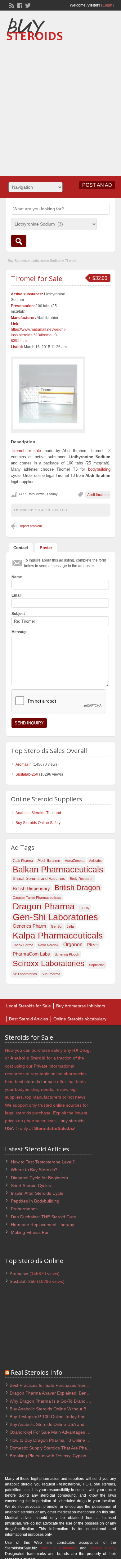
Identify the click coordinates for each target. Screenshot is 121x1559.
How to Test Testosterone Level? (43, 1161)
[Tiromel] (48, 394)
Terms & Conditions (58, 1548)
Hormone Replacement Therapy (42, 1224)
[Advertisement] (60, 106)
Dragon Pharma (44, 906)
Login (107, 5)
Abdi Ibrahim (98, 495)
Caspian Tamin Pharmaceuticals (37, 897)
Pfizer (92, 945)
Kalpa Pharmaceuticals (58, 935)
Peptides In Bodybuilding (35, 1200)
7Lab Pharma (23, 860)
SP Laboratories (25, 974)
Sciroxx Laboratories (48, 963)
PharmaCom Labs (31, 954)
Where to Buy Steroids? (34, 1169)
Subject (18, 614)
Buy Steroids (17, 260)
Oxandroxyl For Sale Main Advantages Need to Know (62, 1432)
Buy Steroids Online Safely (38, 823)
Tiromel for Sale (36, 278)
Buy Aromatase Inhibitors (80, 1005)
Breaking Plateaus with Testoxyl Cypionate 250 (55, 1455)
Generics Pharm (29, 926)
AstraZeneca (74, 860)
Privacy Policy (102, 1548)
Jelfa (70, 926)
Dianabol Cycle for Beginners (39, 1177)
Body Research (81, 878)
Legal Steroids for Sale (28, 1005)
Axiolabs (95, 860)
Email (16, 595)
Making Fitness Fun (30, 1232)
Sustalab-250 (27, 774)
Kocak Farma (23, 945)
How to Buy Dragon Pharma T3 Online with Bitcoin (59, 1440)
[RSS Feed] (11, 4)
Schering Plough (67, 954)
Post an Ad (97, 185)
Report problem (30, 526)
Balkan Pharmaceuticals (58, 869)
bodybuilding (99, 469)
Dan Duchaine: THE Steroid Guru (43, 1216)
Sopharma (97, 965)
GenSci (56, 926)
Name (16, 577)
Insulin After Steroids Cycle (37, 1193)
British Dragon (77, 887)
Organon (73, 944)
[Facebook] (19, 4)
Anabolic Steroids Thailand (38, 813)
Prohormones (24, 1208)
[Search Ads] (18, 241)
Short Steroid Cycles (31, 1185)
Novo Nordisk (48, 945)
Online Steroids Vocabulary (79, 1018)
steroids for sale (40, 1081)
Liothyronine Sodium (46, 260)
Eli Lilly (84, 908)
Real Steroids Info (36, 1372)
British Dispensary (31, 888)
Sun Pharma (51, 974)
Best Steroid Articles (28, 1018)
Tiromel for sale (26, 450)
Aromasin (24, 764)
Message (19, 632)
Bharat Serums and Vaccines (39, 878)
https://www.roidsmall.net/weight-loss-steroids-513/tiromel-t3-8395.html (38, 335)
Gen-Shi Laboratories (55, 917)
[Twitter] (27, 4)
